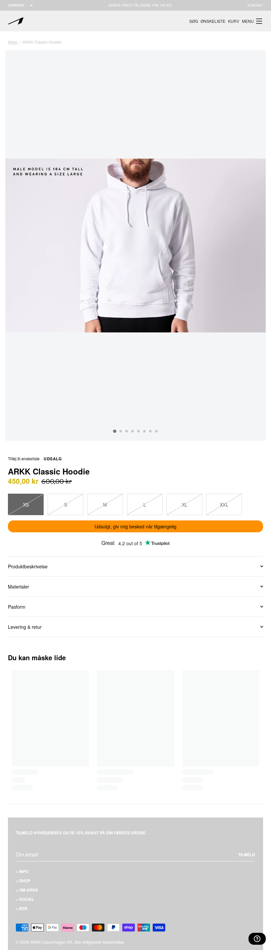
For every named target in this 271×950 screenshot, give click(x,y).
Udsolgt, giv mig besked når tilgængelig (135, 526)
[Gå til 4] (132, 431)
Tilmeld (246, 854)
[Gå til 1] (114, 431)
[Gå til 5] (138, 431)
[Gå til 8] (156, 431)
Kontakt (255, 5)
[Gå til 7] (150, 431)
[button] (252, 21)
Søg (193, 21)
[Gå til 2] (120, 431)
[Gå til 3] (126, 431)
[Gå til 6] (144, 431)
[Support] (257, 939)
